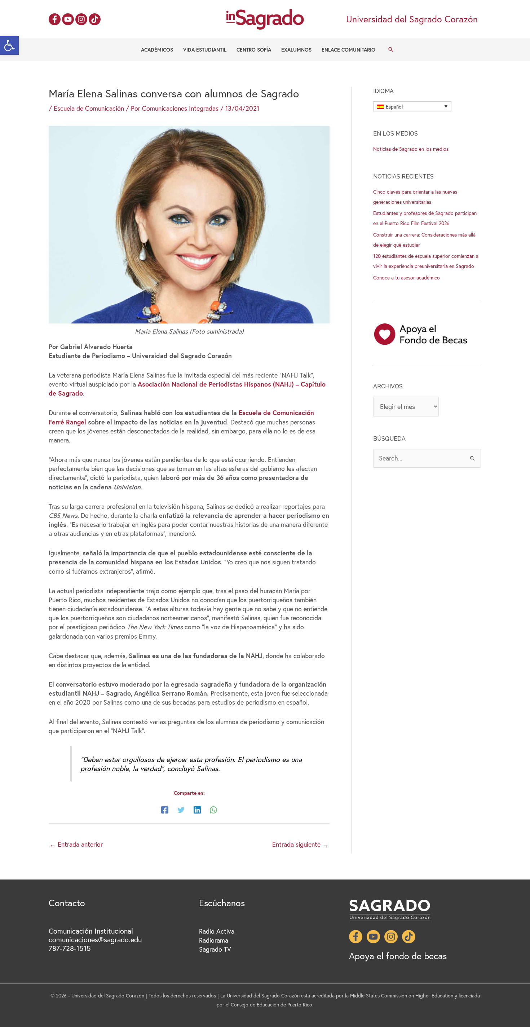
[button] (9, 45)
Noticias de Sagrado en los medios (411, 148)
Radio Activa (216, 931)
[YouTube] (68, 19)
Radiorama (213, 940)
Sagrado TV (215, 949)
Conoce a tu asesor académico (406, 277)
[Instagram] (81, 19)
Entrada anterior (76, 844)
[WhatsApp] (213, 809)
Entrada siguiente (300, 844)
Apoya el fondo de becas (398, 956)
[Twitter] (181, 809)
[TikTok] (95, 19)
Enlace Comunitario (348, 49)
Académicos (157, 49)
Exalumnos (296, 49)
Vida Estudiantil (204, 49)
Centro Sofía (254, 49)
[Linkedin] (197, 809)
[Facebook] (55, 19)
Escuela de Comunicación (89, 108)
